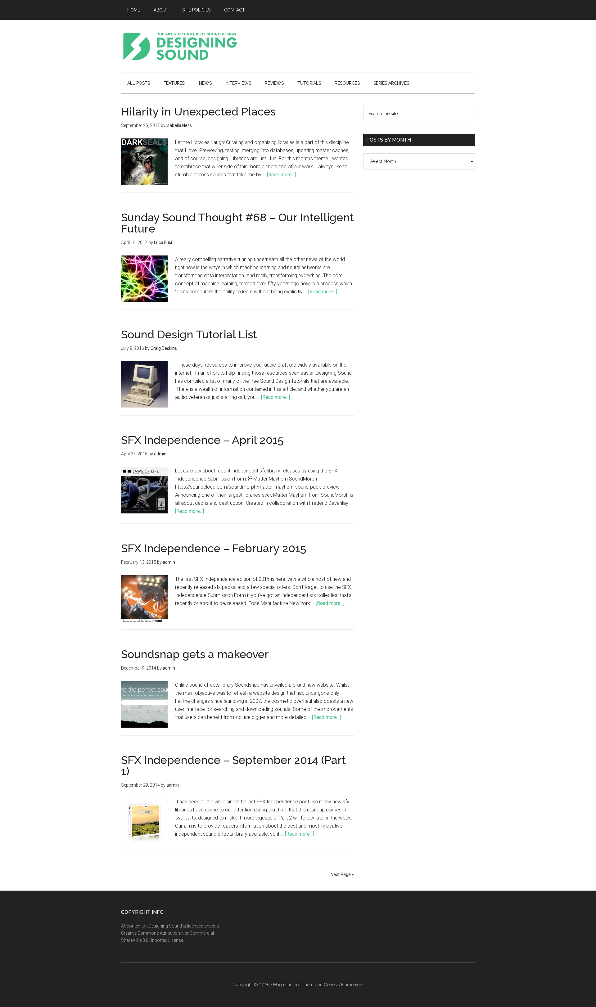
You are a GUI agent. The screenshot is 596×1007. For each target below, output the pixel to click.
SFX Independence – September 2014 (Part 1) (233, 765)
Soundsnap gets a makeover (195, 654)
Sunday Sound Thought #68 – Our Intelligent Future (237, 223)
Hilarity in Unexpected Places (198, 111)
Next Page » (342, 874)
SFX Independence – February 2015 (213, 548)
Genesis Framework (343, 984)
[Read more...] (281, 175)
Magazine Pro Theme (294, 984)
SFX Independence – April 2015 (202, 439)
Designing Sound (180, 46)
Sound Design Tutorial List (189, 334)
